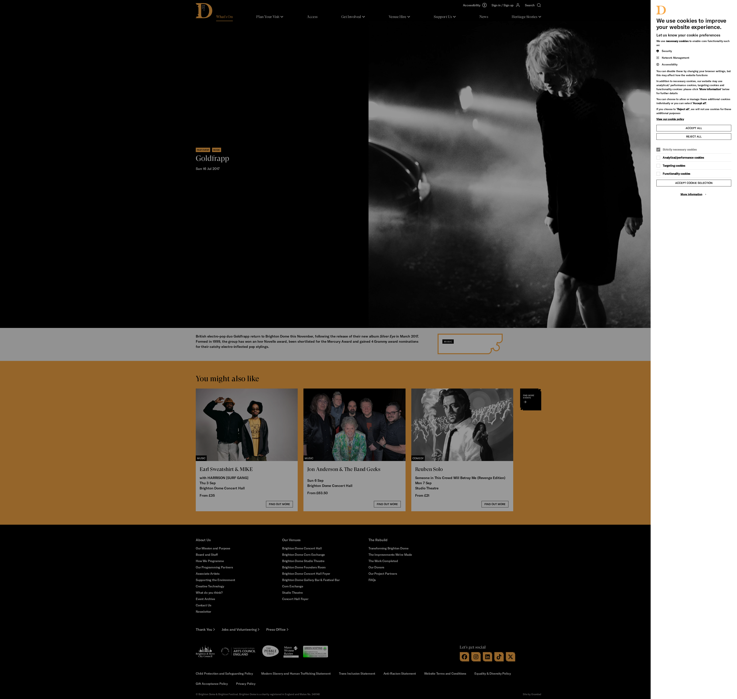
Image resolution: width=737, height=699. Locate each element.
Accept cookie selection (694, 182)
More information (691, 194)
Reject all (694, 136)
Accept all (694, 128)
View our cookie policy (670, 119)
